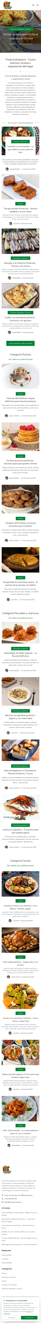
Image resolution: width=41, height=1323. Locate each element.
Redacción (6, 1250)
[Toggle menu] (37, 5)
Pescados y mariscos (20, 258)
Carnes (20, 901)
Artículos (6, 1208)
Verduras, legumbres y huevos (20, 29)
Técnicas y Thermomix (20, 141)
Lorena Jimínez (7, 1255)
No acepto (12, 1317)
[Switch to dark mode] (33, 5)
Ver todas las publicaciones (20, 359)
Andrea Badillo (7, 1263)
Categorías (7, 1268)
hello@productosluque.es (13, 1202)
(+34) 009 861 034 (10, 1199)
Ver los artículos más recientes (20, 343)
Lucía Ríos (5, 1259)
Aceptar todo (29, 1317)
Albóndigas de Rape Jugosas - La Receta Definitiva (19, 1244)
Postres (20, 204)
